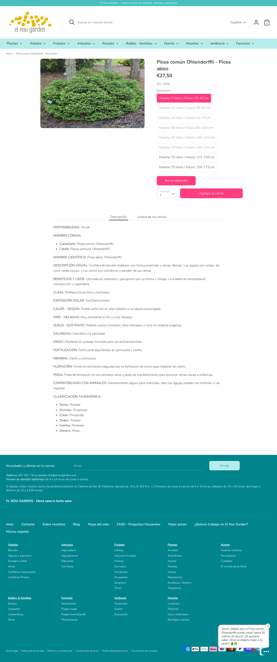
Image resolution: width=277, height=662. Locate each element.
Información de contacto (144, 650)
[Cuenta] (256, 20)
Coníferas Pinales (18, 577)
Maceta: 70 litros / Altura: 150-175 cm (187, 167)
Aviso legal (12, 650)
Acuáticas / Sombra (179, 583)
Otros (117, 588)
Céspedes (14, 609)
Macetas (193, 43)
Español (236, 22)
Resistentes (175, 577)
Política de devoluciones (115, 650)
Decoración (121, 614)
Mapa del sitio (98, 524)
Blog (76, 524)
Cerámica (173, 604)
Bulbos (12, 604)
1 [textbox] (161, 195)
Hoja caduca (68, 550)
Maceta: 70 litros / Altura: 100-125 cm (187, 147)
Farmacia (243, 43)
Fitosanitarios (69, 620)
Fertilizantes (68, 604)
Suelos (118, 609)
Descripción (118, 217)
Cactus (172, 572)
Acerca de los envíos (152, 217)
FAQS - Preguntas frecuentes (138, 524)
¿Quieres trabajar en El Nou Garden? (221, 524)
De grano (120, 583)
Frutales (59, 43)
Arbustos (84, 43)
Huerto (169, 43)
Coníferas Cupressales (22, 572)
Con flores (67, 566)
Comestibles (16, 614)
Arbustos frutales (125, 556)
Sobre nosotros (54, 524)
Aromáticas (175, 556)
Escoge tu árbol (17, 561)
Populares (67, 561)
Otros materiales (178, 614)
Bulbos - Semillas (139, 43)
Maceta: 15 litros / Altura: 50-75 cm (185, 118)
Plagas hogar (69, 609)
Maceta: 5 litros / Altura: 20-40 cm (184, 98)
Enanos (118, 561)
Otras (11, 620)
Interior (172, 561)
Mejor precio (177, 524)
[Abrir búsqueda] (72, 22)
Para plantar (228, 556)
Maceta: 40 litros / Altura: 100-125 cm (187, 137)
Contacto (28, 524)
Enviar (224, 465)
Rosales (108, 43)
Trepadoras (174, 588)
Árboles (36, 43)
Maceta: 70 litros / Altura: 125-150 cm (187, 157)
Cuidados (226, 561)
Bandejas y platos (178, 620)
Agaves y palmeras (20, 556)
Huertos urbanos (231, 550)
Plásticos (173, 609)
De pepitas (121, 577)
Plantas (13, 43)
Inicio (10, 524)
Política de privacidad (32, 650)
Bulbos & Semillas (19, 598)
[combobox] (167, 193)
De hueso (120, 566)
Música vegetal (17, 531)
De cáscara (121, 572)
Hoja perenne (69, 556)
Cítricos (118, 550)
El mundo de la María (234, 566)
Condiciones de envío (87, 650)
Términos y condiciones (60, 650)
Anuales (173, 550)
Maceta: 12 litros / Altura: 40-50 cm (185, 108)
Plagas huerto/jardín (73, 614)
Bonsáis (13, 550)
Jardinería (217, 43)
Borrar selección (176, 180)
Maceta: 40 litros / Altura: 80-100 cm (186, 127)
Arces (11, 566)
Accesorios (121, 604)
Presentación (164, 90)
